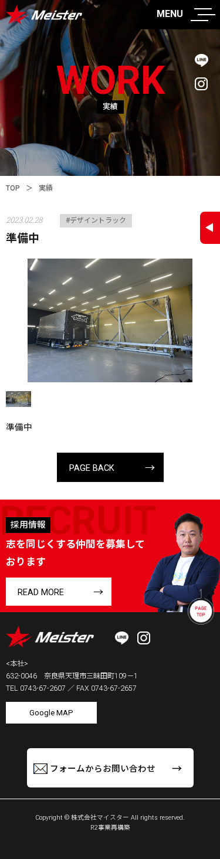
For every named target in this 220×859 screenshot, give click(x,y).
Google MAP (51, 712)
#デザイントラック (96, 220)
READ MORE (41, 592)
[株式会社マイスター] (42, 16)
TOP (13, 188)
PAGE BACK (91, 468)
